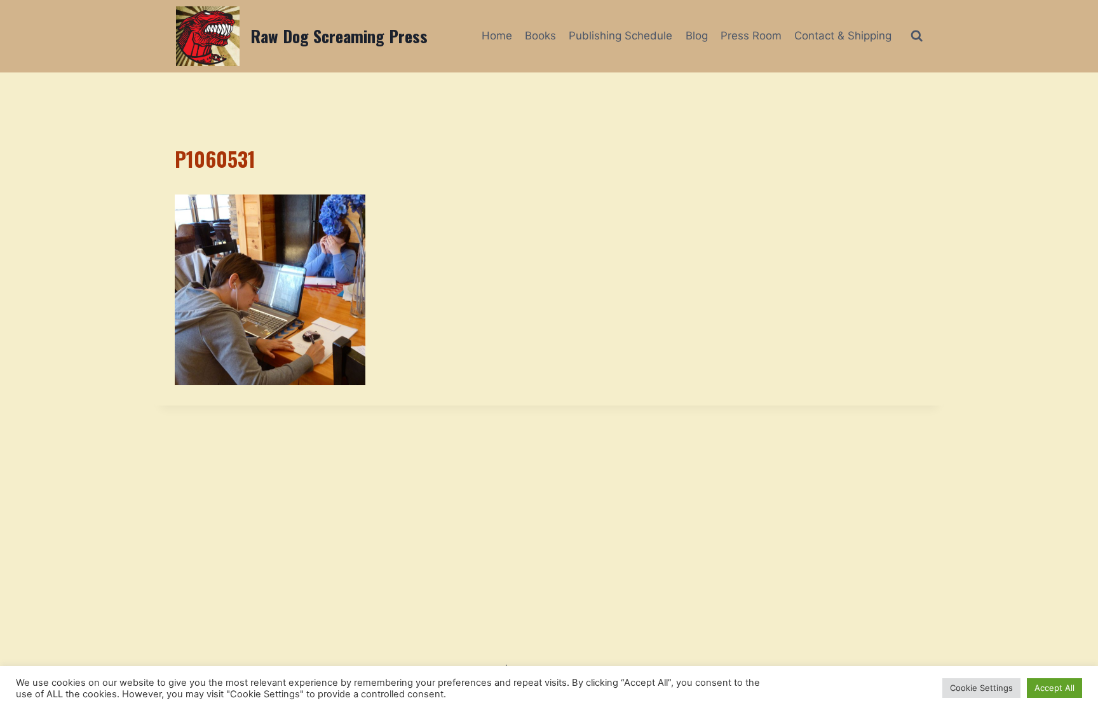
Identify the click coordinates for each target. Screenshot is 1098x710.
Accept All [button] (1054, 688)
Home (497, 35)
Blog (697, 35)
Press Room (751, 35)
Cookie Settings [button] (981, 688)
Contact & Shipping (842, 35)
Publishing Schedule (620, 35)
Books (540, 35)
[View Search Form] (916, 36)
